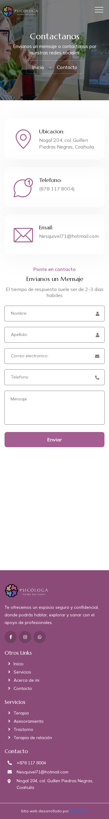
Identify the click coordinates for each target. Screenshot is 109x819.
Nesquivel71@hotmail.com (69, 236)
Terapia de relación (33, 737)
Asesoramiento (29, 721)
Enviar (54, 440)
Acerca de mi (26, 680)
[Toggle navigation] (101, 9)
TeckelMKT (79, 811)
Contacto (23, 688)
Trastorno (23, 729)
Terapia (21, 713)
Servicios (22, 672)
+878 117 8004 (31, 763)
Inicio (38, 67)
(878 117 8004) (57, 189)
